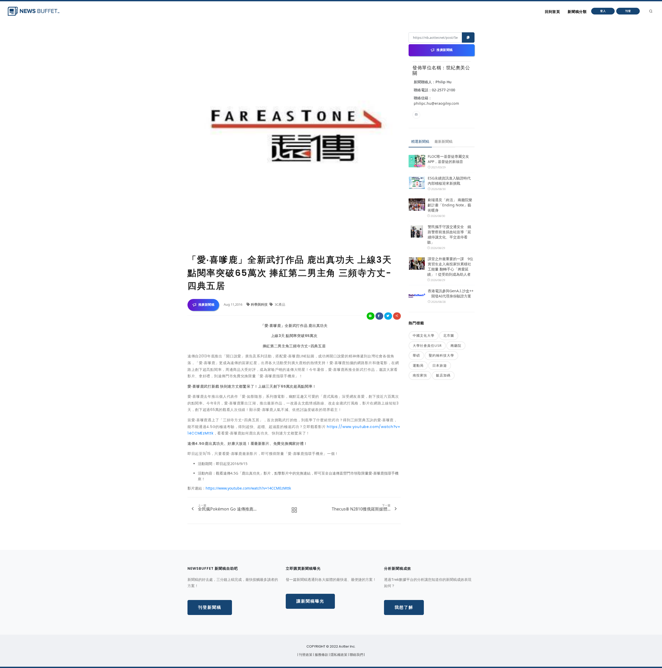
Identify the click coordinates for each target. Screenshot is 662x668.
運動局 (418, 365)
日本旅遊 (439, 365)
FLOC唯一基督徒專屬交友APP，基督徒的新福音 (448, 159)
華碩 (416, 355)
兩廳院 (455, 345)
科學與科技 (259, 304)
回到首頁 (552, 11)
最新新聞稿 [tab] (443, 141)
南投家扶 (420, 375)
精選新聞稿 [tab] (420, 141)
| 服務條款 (321, 654)
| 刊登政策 (305, 654)
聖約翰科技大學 (441, 355)
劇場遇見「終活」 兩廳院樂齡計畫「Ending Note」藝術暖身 (450, 205)
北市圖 (448, 335)
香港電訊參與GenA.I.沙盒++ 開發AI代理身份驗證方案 (450, 293)
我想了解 (404, 607)
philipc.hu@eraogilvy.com (436, 103)
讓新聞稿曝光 (310, 601)
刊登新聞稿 (209, 607)
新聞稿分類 (577, 11)
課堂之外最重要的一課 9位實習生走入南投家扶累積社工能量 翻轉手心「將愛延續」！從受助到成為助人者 (450, 266)
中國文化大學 (423, 335)
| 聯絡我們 (356, 654)
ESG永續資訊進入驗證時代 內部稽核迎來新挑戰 (449, 181)
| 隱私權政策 (338, 654)
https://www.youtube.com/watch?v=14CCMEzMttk (248, 488)
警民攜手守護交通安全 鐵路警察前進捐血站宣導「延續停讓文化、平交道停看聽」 (449, 234)
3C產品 (279, 304)
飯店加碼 (443, 375)
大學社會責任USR (427, 345)
